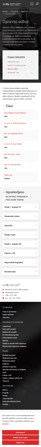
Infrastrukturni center (10, 338)
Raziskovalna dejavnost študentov (14, 346)
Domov (5, 11)
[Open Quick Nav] (32, 4)
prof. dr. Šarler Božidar (12, 165)
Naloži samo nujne (20, 437)
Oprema (5, 341)
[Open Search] (37, 3)
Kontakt (5, 404)
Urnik (4, 372)
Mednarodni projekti (10, 332)
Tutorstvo (6, 381)
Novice (5, 390)
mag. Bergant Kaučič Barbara (15, 113)
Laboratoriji (7, 326)
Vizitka (5, 396)
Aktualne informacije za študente (14, 370)
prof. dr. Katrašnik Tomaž (13, 134)
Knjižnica (6, 364)
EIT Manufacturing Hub (11, 335)
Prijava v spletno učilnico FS (12, 378)
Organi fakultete (8, 314)
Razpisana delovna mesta (11, 401)
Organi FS (24, 11)
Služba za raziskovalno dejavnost (14, 343)
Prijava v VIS (7, 375)
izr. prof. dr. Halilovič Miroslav (15, 123)
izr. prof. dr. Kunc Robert (13, 144)
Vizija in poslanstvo (9, 312)
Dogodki (6, 393)
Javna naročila (8, 398)
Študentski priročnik (10, 358)
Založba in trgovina (9, 367)
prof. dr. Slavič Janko (12, 154)
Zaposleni (6, 317)
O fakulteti (14, 11)
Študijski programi (9, 355)
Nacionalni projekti (9, 329)
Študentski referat (9, 361)
